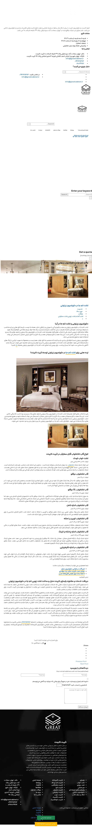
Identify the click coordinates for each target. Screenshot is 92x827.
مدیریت (80, 309)
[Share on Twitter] (84, 651)
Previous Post (81, 661)
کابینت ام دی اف (57, 782)
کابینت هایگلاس (57, 785)
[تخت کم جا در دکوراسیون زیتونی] (46, 285)
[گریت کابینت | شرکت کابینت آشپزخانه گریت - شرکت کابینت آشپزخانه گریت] (86, 90)
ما (16, 345)
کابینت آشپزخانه (57, 780)
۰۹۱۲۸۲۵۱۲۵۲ (25, 622)
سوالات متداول (36, 790)
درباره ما (38, 792)
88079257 (80, 63)
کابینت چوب (58, 795)
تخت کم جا (71, 352)
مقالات (82, 268)
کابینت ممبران (58, 790)
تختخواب (71, 465)
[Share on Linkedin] (84, 653)
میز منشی (81, 787)
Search (64, 194)
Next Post (84, 664)
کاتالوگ (38, 785)
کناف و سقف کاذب (78, 795)
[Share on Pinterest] (84, 658)
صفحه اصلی (36, 780)
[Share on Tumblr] (84, 655)
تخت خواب (81, 782)
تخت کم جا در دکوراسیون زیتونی (74, 305)
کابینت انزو (59, 787)
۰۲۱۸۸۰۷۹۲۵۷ (12, 804)
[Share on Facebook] (84, 648)
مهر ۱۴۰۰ (80, 311)
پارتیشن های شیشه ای (77, 790)
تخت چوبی (71, 316)
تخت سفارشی (62, 316)
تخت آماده (79, 316)
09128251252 (79, 61)
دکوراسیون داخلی (79, 792)
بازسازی (82, 780)
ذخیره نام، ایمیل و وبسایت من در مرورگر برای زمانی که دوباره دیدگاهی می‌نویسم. (60, 681)
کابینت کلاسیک (58, 797)
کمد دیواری (81, 785)
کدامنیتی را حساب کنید (79, 685)
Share (85, 645)
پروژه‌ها (38, 782)
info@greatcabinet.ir (75, 58)
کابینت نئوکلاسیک (57, 799)
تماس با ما (37, 795)
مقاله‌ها (38, 787)
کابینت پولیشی (58, 792)
